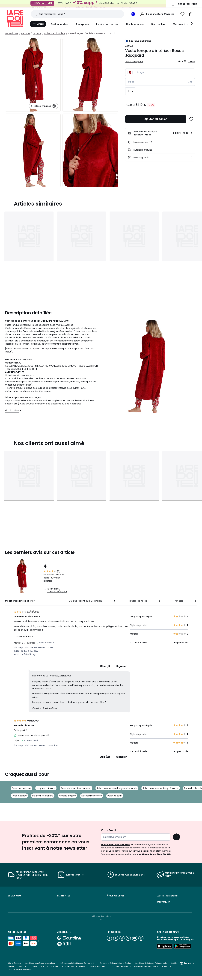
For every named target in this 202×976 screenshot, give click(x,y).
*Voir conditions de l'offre (115, 844)
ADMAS (129, 46)
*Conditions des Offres (119, 966)
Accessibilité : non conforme (19, 970)
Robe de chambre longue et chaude (117, 788)
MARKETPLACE (163, 902)
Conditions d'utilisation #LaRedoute (48, 966)
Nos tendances (135, 24)
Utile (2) (104, 757)
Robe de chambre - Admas (76, 788)
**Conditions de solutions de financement (150, 966)
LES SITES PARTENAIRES (167, 895)
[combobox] (92, 600)
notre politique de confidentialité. (151, 854)
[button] (191, 14)
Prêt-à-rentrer (59, 24)
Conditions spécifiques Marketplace (40, 963)
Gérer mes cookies (97, 966)
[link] (160, 133)
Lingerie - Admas (46, 788)
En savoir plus (186, 939)
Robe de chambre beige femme (160, 788)
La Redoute (11, 33)
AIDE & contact (15, 895)
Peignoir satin (114, 795)
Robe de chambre (54, 33)
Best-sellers (158, 24)
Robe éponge (19, 795)
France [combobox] (187, 963)
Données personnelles (76, 966)
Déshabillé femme (91, 795)
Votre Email (108, 830)
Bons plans (82, 24)
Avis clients (24, 966)
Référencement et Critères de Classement (76, 963)
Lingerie (37, 33)
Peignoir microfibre (42, 795)
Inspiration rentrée (107, 24)
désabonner (148, 850)
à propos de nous (115, 895)
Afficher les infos (101, 916)
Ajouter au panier (155, 119)
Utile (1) (105, 666)
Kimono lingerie (67, 795)
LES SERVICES (63, 895)
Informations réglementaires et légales (114, 963)
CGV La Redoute (14, 963)
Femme (25, 33)
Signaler (121, 666)
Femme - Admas (21, 788)
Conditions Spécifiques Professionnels (151, 963)
